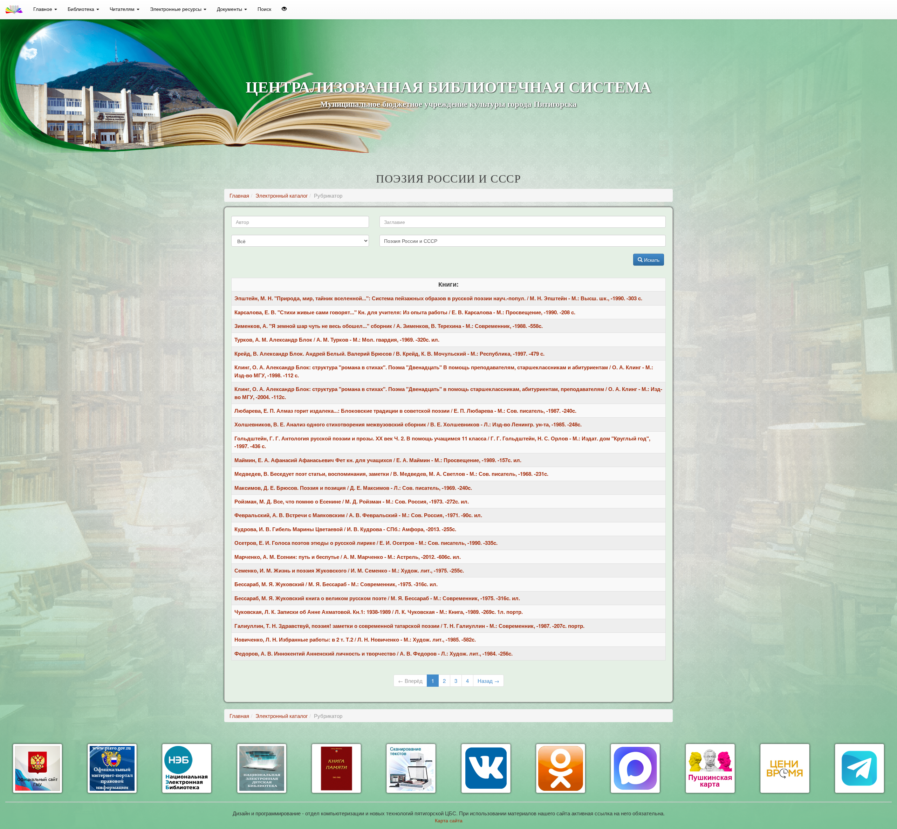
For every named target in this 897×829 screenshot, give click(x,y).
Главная (239, 195)
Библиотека (82, 8)
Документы (230, 8)
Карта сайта (449, 820)
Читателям (123, 8)
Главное (43, 8)
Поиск (264, 8)
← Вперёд (410, 680)
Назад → (488, 680)
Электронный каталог (281, 195)
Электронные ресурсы (176, 8)
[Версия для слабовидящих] (284, 9)
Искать (651, 259)
